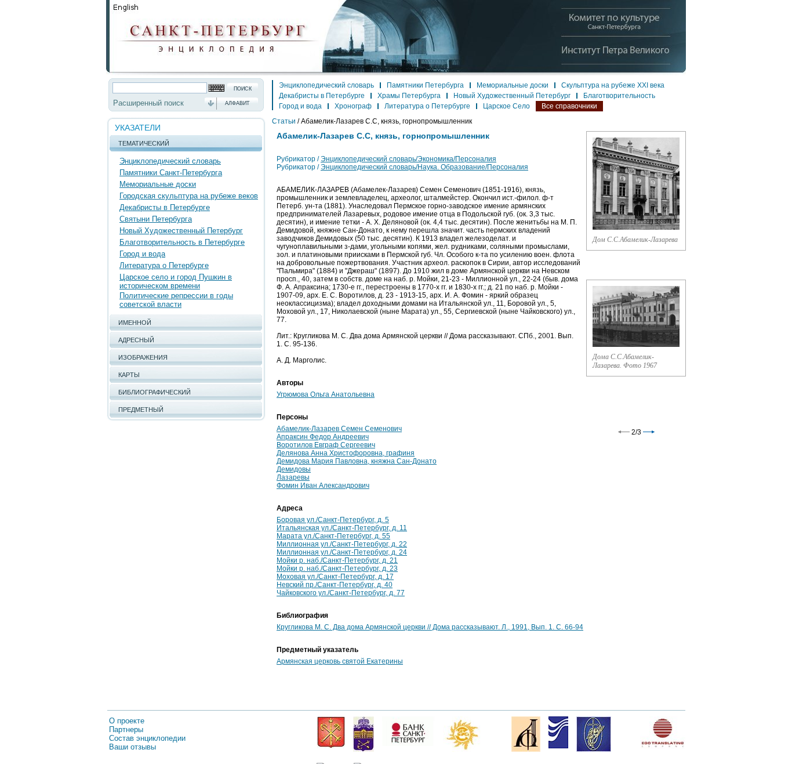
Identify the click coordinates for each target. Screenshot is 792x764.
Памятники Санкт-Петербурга (170, 172)
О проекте (126, 720)
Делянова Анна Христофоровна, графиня (346, 453)
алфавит (237, 103)
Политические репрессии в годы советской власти (176, 300)
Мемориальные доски (157, 184)
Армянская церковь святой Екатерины (340, 661)
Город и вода (142, 253)
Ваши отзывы (132, 747)
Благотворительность (619, 96)
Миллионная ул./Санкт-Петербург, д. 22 (342, 544)
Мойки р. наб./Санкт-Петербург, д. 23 (337, 568)
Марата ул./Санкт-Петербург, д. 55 (333, 536)
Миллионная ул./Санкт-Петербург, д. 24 (342, 552)
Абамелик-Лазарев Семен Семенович (339, 429)
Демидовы (294, 469)
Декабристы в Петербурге (164, 207)
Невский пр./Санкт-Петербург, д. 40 (335, 585)
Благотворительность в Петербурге (182, 242)
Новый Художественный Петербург (181, 230)
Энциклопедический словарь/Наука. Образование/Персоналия (424, 167)
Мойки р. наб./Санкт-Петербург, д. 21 (337, 560)
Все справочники (569, 106)
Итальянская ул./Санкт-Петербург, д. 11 (342, 528)
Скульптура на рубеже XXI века (612, 85)
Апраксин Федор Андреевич (323, 437)
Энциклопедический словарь (170, 161)
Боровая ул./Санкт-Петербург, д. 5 (333, 520)
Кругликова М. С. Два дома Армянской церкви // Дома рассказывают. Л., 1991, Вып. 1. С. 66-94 (430, 627)
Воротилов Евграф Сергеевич (326, 445)
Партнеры (126, 729)
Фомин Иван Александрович (323, 485)
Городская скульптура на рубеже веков (188, 195)
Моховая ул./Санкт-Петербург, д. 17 (335, 577)
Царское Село (506, 106)
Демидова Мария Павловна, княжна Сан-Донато (357, 461)
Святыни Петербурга (155, 219)
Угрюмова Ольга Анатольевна (326, 394)
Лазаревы (293, 477)
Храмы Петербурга (409, 96)
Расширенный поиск (148, 103)
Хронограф (353, 106)
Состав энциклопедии (147, 738)
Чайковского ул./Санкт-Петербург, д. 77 (341, 593)
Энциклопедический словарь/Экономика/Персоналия (408, 159)
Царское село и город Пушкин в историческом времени (175, 281)
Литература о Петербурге (164, 265)
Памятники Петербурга (425, 85)
